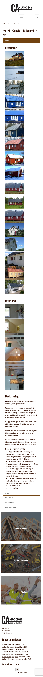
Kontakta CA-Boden (20, 592)
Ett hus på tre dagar (8, 644)
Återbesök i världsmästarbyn (10, 647)
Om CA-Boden (21, 528)
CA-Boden (5, 24)
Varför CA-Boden (21, 560)
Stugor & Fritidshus (13, 24)
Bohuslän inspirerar (7, 649)
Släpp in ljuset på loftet (9, 654)
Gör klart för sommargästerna (11, 659)
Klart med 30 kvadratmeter (10, 651)
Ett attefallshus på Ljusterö (10, 656)
